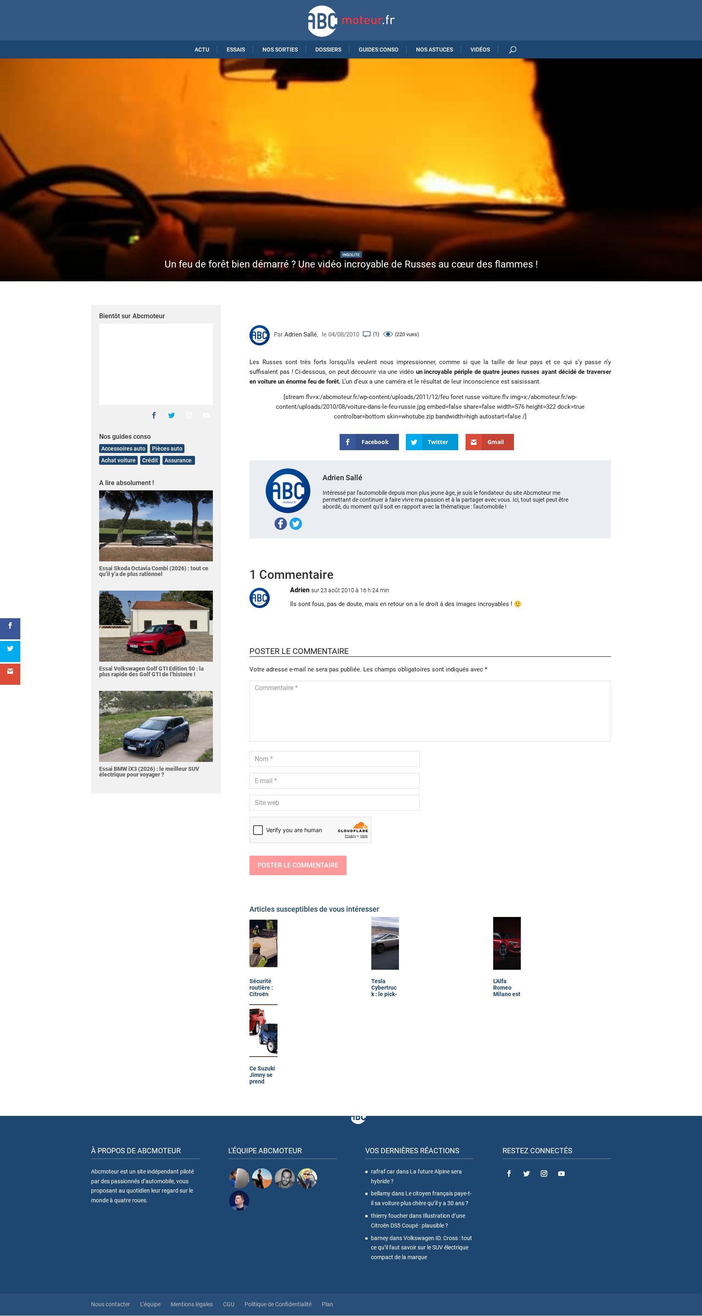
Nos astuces (434, 49)
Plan (327, 1304)
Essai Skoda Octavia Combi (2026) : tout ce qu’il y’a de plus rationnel (153, 571)
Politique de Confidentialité (278, 1304)
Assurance (179, 460)
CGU (228, 1304)
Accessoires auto (123, 448)
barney (379, 1237)
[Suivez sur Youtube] (206, 415)
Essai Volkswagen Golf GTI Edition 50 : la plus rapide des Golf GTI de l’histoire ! (151, 671)
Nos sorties (280, 49)
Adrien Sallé (300, 334)
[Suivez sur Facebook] (153, 415)
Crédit (150, 460)
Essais (236, 49)
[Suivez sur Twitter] (171, 415)
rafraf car (383, 1171)
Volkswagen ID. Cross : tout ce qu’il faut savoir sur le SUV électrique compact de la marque (421, 1247)
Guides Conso (379, 49)
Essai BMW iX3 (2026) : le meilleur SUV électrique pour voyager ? (149, 772)
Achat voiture (118, 460)
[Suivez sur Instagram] (188, 415)
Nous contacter (110, 1304)
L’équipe (150, 1304)
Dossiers (328, 49)
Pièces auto (167, 448)
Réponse (586, 598)
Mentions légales (192, 1304)
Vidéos (480, 49)
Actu (202, 49)
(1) (376, 334)
